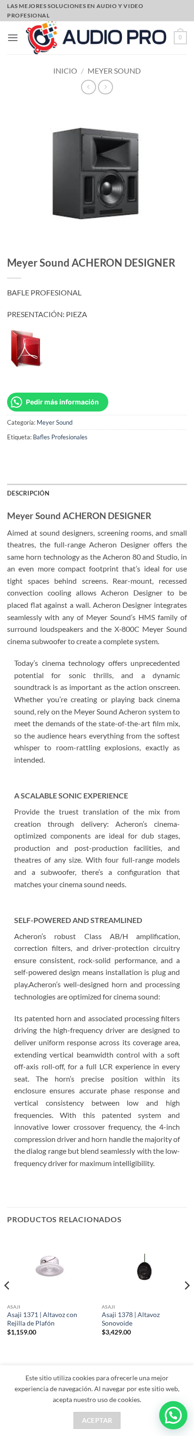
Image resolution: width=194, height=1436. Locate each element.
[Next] (186, 1304)
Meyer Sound (114, 70)
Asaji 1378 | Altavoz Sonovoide (131, 1319)
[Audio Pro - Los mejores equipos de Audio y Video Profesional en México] (96, 37)
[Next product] (88, 87)
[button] (12, 37)
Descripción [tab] (28, 493)
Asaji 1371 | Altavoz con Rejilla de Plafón (42, 1319)
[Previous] (7, 1304)
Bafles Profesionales (60, 437)
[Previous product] (105, 87)
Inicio (65, 70)
